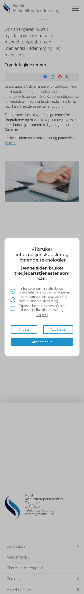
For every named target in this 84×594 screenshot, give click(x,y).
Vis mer (42, 315)
